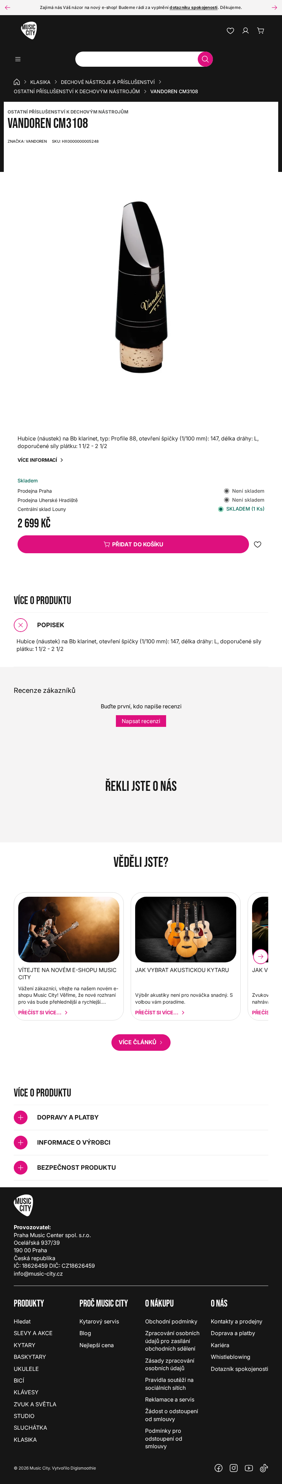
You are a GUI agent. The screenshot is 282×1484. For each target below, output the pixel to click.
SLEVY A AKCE (33, 1333)
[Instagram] (234, 1468)
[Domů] (17, 82)
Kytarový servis (99, 1321)
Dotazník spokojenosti (239, 1368)
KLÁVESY (26, 1392)
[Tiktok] (264, 1468)
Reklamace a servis (169, 1399)
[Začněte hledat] (205, 59)
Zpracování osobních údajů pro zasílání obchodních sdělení (172, 1341)
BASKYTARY (30, 1356)
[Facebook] (219, 1468)
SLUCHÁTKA (30, 1427)
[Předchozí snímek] (7, 7)
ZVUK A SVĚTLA (35, 1404)
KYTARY (24, 1345)
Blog (85, 1333)
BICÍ (19, 1380)
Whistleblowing (230, 1356)
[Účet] (245, 30)
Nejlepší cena (96, 1345)
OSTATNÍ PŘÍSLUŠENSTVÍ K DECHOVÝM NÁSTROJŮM (68, 111)
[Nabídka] (20, 59)
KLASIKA (40, 82)
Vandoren (27, 141)
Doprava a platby (233, 1333)
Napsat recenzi (141, 721)
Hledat (22, 1321)
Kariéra (220, 1345)
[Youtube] (249, 1468)
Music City (40, 1468)
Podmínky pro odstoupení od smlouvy (163, 1438)
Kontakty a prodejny (236, 1321)
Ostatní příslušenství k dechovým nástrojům (77, 91)
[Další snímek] (274, 7)
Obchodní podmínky (171, 1321)
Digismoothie (83, 1468)
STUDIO (24, 1415)
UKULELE (26, 1368)
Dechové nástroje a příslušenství (108, 82)
